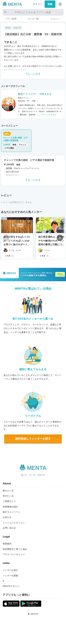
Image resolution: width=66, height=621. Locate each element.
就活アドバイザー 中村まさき (34, 94)
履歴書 (7, 28)
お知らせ (7, 517)
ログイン (37, 4)
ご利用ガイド (9, 501)
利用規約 (7, 543)
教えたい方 (8, 490)
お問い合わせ (9, 527)
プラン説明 (11, 18)
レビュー (55, 18)
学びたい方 (8, 496)
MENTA (34, 614)
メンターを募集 (10, 575)
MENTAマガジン (11, 586)
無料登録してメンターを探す (33, 438)
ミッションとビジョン (14, 522)
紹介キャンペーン (11, 512)
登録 (50, 4)
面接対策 (17, 28)
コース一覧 (33, 18)
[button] (60, 237)
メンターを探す (10, 570)
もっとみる (34, 73)
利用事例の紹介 (10, 506)
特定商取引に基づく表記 (15, 549)
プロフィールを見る (48, 115)
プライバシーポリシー (14, 554)
